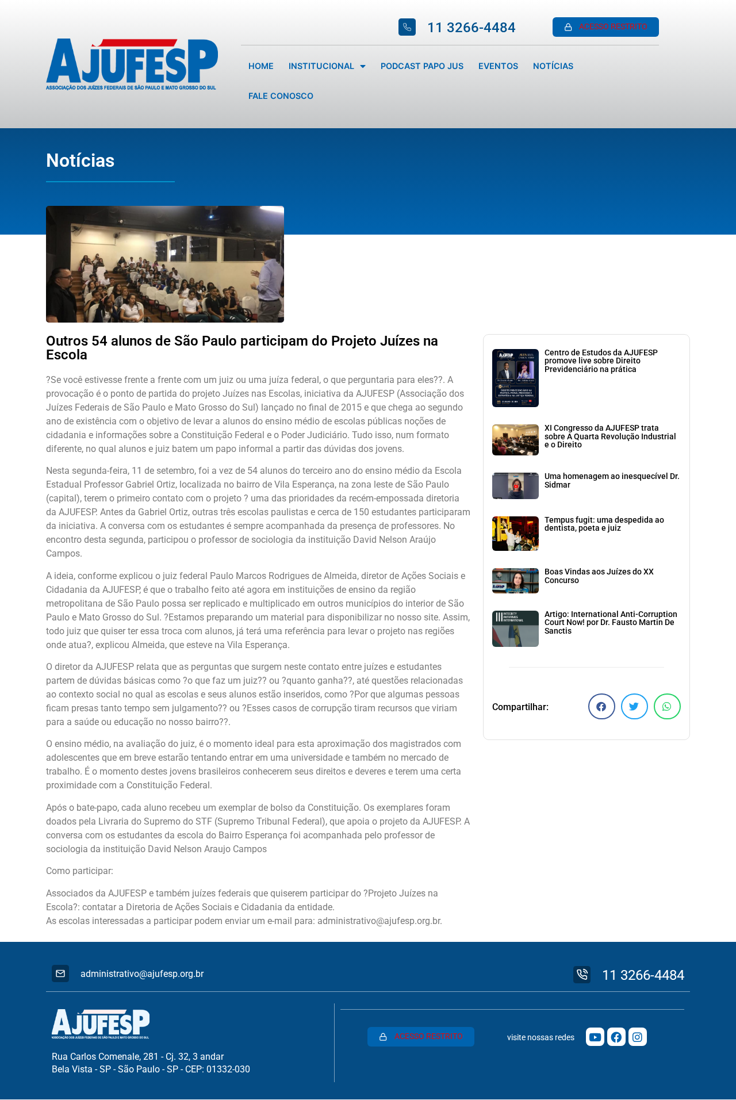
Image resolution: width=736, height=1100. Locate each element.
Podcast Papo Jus (422, 66)
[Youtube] (595, 1037)
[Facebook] (616, 1037)
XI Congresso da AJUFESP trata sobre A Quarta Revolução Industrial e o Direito (610, 436)
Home (261, 66)
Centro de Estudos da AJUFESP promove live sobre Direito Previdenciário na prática (601, 361)
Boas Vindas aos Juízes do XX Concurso (599, 576)
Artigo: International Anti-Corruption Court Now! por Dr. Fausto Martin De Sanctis (611, 623)
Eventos (498, 66)
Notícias (553, 66)
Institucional (321, 66)
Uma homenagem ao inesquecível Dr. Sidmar (612, 480)
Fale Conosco (280, 96)
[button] (601, 706)
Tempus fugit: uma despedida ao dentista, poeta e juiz (604, 524)
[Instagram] (637, 1037)
